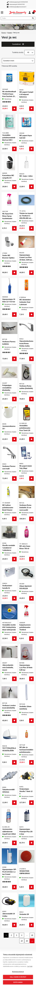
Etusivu (4, 32)
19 (22, 941)
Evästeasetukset (18, 971)
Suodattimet (16, 44)
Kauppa (9, 32)
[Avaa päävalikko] (5, 12)
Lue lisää (29, 966)
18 (32, 935)
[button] (14, 108)
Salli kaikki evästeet (18, 977)
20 (27, 941)
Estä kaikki (17, 982)
